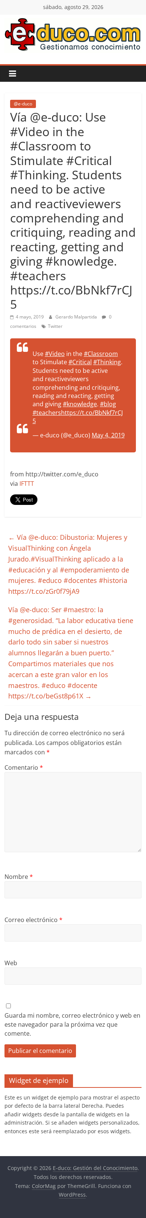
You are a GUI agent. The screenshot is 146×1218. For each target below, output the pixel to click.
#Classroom (101, 354)
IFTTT (26, 483)
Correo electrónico (33, 920)
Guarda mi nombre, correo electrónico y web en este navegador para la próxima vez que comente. (72, 1024)
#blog (108, 404)
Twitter (55, 326)
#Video (55, 354)
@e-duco (23, 104)
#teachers (47, 413)
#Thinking (107, 362)
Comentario (23, 767)
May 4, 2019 (108, 435)
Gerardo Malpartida (76, 317)
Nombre (18, 877)
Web (10, 963)
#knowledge (80, 404)
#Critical (80, 362)
